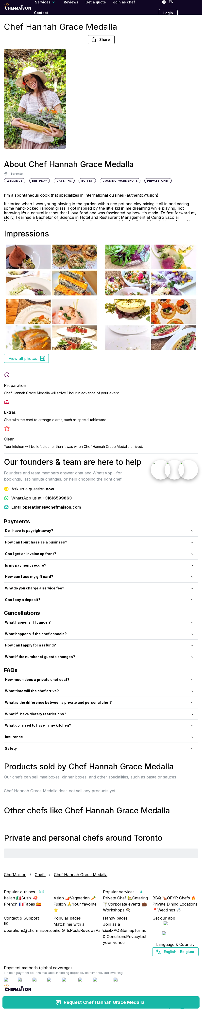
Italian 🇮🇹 (12, 897)
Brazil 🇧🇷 (185, 960)
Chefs (40, 874)
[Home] (17, 7)
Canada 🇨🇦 (168, 960)
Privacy (133, 936)
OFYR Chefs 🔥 (181, 897)
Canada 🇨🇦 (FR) (170, 960)
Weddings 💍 (169, 910)
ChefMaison (15, 874)
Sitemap (126, 930)
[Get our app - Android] (175, 934)
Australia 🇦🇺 (183, 960)
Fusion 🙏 (62, 904)
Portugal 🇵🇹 (159, 960)
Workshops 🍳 (117, 910)
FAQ (115, 930)
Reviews (88, 930)
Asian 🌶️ (61, 897)
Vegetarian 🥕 (83, 897)
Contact (41, 13)
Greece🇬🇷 (162, 960)
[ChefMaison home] (17, 989)
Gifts (66, 930)
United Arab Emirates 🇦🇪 (179, 960)
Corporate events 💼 (127, 904)
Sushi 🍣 (29, 897)
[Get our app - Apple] (175, 924)
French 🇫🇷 (14, 904)
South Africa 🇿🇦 (174, 960)
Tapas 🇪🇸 (32, 904)
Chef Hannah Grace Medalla (80, 874)
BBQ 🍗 (159, 897)
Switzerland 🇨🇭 (165, 960)
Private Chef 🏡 (117, 897)
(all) (41, 892)
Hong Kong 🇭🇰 (188, 960)
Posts (75, 930)
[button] (101, 39)
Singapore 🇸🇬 (191, 960)
